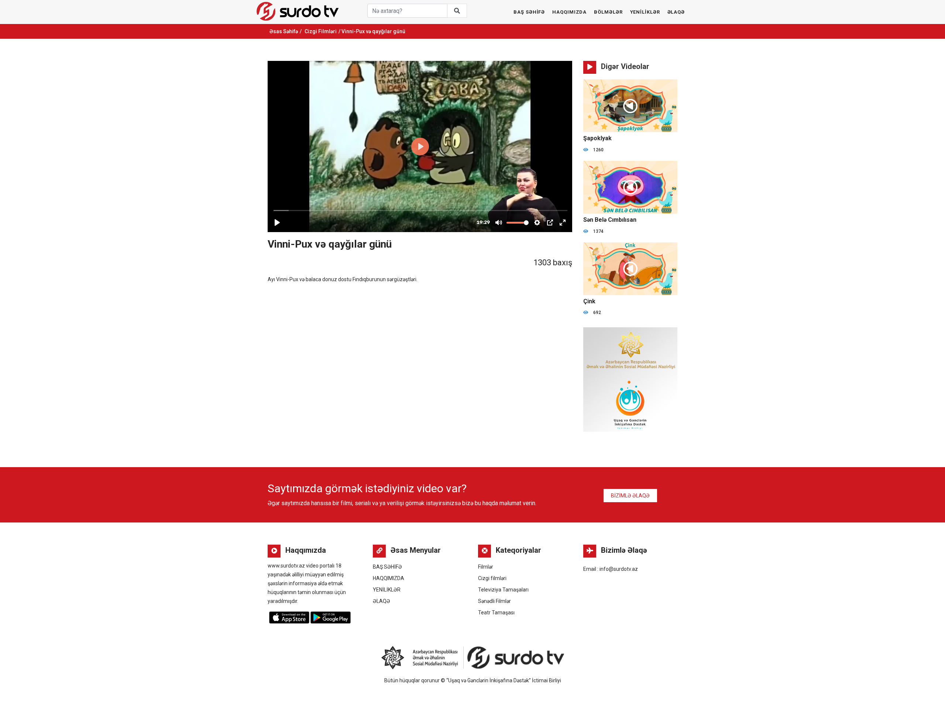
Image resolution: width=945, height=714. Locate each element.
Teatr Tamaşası (496, 612)
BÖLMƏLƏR (608, 12)
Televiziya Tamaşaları (503, 590)
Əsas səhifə (283, 31)
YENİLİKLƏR (645, 12)
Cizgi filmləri (321, 31)
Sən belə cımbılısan (609, 219)
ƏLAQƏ (676, 12)
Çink (589, 301)
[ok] (457, 11)
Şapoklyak (597, 138)
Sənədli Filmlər (494, 601)
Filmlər (485, 567)
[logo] (298, 11)
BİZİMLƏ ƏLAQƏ (630, 496)
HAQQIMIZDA (569, 12)
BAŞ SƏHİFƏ (529, 12)
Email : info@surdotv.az (610, 569)
